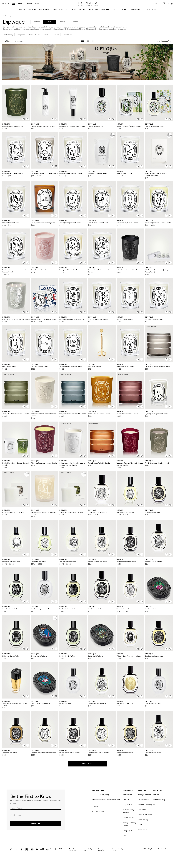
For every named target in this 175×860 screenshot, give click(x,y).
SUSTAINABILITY (136, 9)
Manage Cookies (101, 849)
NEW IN (22, 9)
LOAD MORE (87, 764)
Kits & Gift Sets (34, 35)
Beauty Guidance (144, 795)
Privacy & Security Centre (129, 824)
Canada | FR (53, 849)
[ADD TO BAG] (23, 119)
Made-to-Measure (145, 815)
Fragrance (21, 35)
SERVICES (151, 9)
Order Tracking (159, 800)
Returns (156, 795)
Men (13, 4)
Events (140, 825)
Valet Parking (143, 820)
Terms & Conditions (72, 849)
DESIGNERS (44, 9)
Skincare (56, 35)
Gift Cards (142, 810)
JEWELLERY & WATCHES (98, 9)
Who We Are (127, 795)
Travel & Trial (67, 35)
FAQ (154, 805)
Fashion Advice (143, 800)
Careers (126, 800)
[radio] (82, 41)
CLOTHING (71, 9)
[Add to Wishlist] (27, 119)
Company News (129, 831)
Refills (46, 35)
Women (5, 3)
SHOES (82, 9)
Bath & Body (8, 35)
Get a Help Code (97, 811)
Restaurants (142, 830)
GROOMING (58, 9)
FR (156, 4)
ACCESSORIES (119, 9)
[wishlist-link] (164, 3)
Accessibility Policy (88, 849)
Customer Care (128, 818)
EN (153, 4)
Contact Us (95, 806)
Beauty (21, 3)
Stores (125, 836)
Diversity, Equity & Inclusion (129, 811)
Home (29, 3)
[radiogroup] (87, 41)
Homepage (8, 16)
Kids (37, 3)
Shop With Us (127, 805)
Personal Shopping (145, 805)
